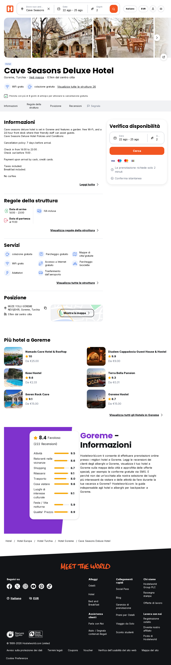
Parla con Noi (96, 623)
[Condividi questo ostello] (163, 57)
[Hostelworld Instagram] (25, 586)
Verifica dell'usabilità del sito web (117, 650)
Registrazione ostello (151, 620)
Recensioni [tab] (75, 105)
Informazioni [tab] (11, 105)
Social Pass (122, 589)
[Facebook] (9, 586)
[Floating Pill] (156, 37)
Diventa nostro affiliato (151, 629)
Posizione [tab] (55, 105)
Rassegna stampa (148, 594)
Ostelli (92, 585)
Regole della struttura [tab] (34, 106)
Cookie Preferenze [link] (17, 658)
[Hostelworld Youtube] (33, 586)
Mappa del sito (150, 650)
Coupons (73, 650)
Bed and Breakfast (94, 603)
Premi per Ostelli (125, 615)
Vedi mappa (36, 77)
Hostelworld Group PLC (150, 585)
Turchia (21, 77)
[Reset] (49, 9)
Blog (118, 597)
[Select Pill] (153, 9)
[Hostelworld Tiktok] (49, 586)
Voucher (88, 650)
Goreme (9, 77)
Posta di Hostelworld (150, 637)
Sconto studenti (125, 632)
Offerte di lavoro (152, 603)
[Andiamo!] (114, 9)
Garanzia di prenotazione (123, 606)
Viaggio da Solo (125, 623)
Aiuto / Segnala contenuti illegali (98, 632)
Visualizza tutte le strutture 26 (76, 86)
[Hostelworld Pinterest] (41, 586)
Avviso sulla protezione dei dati (24, 650)
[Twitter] (17, 586)
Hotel (8, 64)
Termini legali (55, 650)
